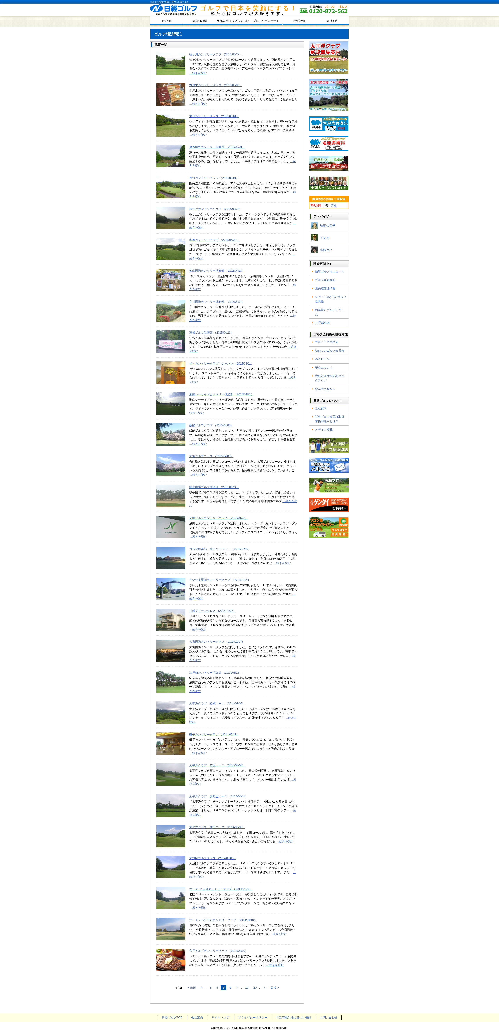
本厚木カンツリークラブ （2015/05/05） (215, 85)
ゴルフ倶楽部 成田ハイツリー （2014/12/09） (220, 549)
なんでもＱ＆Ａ (325, 388)
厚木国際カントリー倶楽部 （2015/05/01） (217, 147)
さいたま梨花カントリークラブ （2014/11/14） (219, 579)
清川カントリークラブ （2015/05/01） (214, 116)
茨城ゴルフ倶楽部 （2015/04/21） (211, 332)
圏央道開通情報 (325, 288)
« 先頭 (192, 987)
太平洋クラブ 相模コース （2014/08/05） (217, 703)
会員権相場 (199, 20)
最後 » (275, 987)
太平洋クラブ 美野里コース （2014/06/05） (218, 796)
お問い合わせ (328, 1017)
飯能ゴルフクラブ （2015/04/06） (211, 425)
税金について (324, 367)
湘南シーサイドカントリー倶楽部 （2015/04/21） (221, 394)
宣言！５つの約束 (326, 342)
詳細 (334, 205)
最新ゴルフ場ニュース (329, 271)
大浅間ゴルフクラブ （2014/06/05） (212, 858)
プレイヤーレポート (266, 20)
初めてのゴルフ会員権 (329, 350)
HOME (166, 20)
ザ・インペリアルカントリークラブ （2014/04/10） (223, 920)
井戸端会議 (322, 322)
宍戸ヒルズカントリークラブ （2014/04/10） (218, 950)
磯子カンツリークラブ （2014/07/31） (214, 734)
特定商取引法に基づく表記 (293, 1017)
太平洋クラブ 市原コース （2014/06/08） (217, 765)
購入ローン (322, 359)
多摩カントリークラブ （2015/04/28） (214, 239)
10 (246, 987)
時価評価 (299, 20)
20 (255, 987)
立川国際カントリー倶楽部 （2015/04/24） (217, 301)
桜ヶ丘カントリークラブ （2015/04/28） (215, 208)
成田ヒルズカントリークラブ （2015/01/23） (218, 518)
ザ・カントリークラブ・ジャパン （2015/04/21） (221, 363)
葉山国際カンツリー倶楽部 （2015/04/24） (217, 270)
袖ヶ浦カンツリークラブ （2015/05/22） (215, 54)
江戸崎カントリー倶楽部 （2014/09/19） (215, 672)
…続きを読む (198, 73)
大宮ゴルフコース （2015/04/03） (211, 456)
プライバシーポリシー (252, 1017)
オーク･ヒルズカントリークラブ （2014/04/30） (220, 889)
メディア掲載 (324, 429)
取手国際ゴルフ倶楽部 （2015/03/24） (214, 487)
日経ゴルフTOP (172, 1017)
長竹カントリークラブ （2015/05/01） (214, 178)
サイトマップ (220, 1017)
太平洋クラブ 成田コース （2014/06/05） (217, 827)
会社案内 (332, 20)
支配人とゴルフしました (233, 20)
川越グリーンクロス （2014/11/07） (212, 610)
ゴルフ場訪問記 (325, 280)
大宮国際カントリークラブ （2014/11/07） (217, 641)
